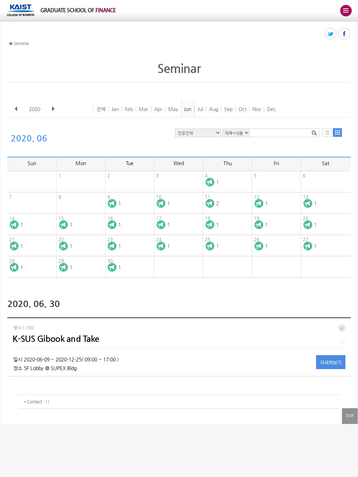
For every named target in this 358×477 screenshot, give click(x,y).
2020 (34, 109)
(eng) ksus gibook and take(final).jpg (343, 333)
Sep (228, 109)
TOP (350, 415)
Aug (213, 109)
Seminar (21, 43)
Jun (187, 109)
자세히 (331, 362)
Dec (271, 109)
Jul (200, 109)
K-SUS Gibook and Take (56, 339)
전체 (101, 109)
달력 (337, 132)
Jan (115, 109)
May (173, 109)
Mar (143, 109)
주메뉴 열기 (346, 10)
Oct (242, 109)
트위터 (331, 34)
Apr (158, 109)
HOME (11, 43)
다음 (53, 109)
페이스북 (344, 34)
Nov (256, 109)
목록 (326, 132)
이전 (16, 109)
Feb (129, 109)
